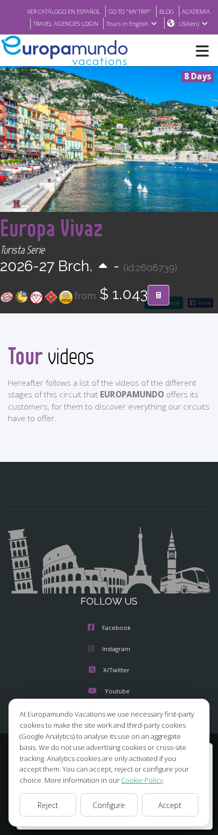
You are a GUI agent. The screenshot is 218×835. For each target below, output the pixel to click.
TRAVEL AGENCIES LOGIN (65, 23)
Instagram (116, 649)
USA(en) (189, 23)
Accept (169, 805)
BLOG (166, 11)
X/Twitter (116, 670)
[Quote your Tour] (158, 295)
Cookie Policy (142, 780)
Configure (109, 805)
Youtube (117, 691)
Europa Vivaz (51, 227)
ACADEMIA (196, 11)
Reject (48, 805)
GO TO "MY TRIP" (129, 11)
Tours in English (127, 23)
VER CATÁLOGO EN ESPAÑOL (64, 11)
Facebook (116, 628)
